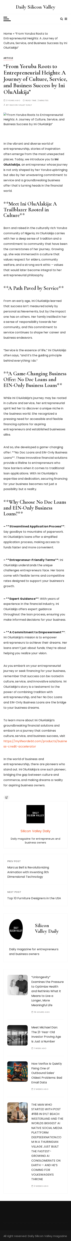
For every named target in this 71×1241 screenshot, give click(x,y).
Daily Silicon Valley (35, 7)
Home (7, 34)
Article (8, 58)
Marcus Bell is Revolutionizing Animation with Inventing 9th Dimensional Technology (28, 872)
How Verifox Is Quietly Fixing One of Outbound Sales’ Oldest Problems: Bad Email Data (46, 1073)
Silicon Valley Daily (20, 105)
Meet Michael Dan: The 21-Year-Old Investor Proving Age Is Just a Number (46, 1034)
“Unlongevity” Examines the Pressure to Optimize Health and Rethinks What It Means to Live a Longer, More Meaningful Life (47, 991)
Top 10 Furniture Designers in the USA (34, 898)
